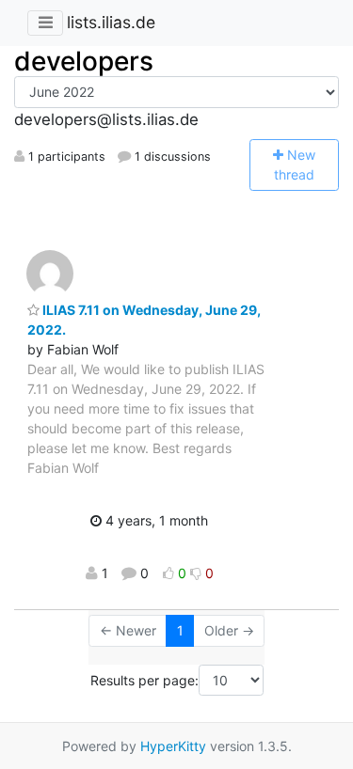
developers (83, 61)
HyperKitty (173, 746)
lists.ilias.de (111, 22)
